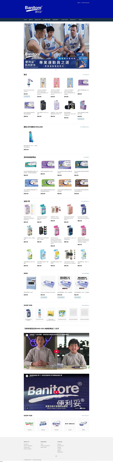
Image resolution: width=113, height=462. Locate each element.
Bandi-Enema (60, 434)
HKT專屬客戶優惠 (46, 19)
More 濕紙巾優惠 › (85, 261)
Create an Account (85, 2)
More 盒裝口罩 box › (85, 189)
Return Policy (43, 435)
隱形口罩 (31, 19)
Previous (26, 40)
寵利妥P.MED (38, 19)
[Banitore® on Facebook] (56, 444)
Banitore (59, 432)
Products (73, 19)
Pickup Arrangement (45, 434)
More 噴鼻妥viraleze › (84, 115)
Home (25, 19)
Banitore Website (27, 437)
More (80, 19)
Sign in (79, 2)
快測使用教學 (55, 19)
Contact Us (26, 432)
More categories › (85, 293)
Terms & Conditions (28, 434)
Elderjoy (59, 435)
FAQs (42, 432)
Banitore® (29, 448)
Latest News (64, 19)
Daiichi (59, 438)
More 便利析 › (86, 145)
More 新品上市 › (86, 63)
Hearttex (59, 437)
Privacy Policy (27, 435)
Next (86, 40)
